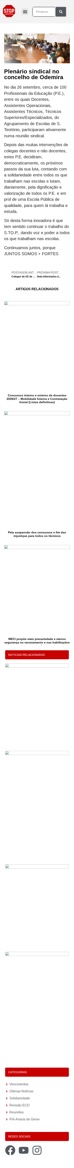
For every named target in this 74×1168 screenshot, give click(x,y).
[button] (25, 11)
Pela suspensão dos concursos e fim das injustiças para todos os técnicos (37, 534)
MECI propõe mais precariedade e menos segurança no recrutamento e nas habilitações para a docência (37, 642)
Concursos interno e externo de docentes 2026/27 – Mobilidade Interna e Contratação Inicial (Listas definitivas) (37, 399)
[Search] (61, 11)
